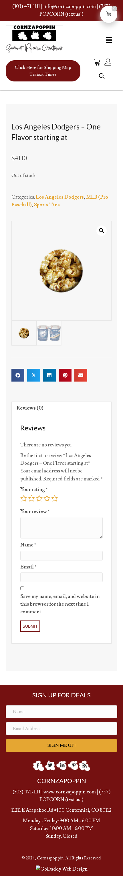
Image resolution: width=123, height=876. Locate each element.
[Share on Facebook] (17, 375)
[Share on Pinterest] (65, 375)
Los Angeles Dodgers (60, 197)
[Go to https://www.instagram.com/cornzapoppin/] (61, 766)
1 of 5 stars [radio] (23, 498)
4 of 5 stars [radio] (46, 498)
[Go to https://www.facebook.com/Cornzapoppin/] (38, 766)
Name (28, 545)
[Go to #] (84, 766)
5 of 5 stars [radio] (54, 498)
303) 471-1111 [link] (27, 792)
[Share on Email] (80, 375)
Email (28, 567)
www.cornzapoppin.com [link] (69, 792)
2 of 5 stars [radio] (31, 498)
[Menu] (107, 39)
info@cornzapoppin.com (69, 6)
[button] (43, 70)
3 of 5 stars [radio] (39, 498)
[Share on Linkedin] (49, 375)
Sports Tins (47, 205)
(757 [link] (104, 792)
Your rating (33, 489)
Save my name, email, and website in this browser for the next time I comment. (60, 604)
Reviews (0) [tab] (30, 408)
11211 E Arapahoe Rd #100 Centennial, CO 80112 (61, 810)
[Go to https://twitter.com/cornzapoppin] (50, 766)
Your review (34, 511)
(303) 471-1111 (26, 6)
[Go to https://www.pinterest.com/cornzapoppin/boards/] (73, 766)
